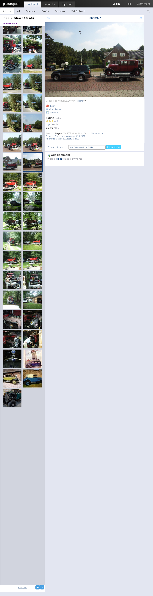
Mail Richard (78, 11)
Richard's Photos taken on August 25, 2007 (65, 136)
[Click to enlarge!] (94, 59)
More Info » (97, 133)
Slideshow (22, 587)
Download (54, 112)
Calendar (31, 11)
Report (52, 105)
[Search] (148, 11)
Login (48, 124)
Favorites (60, 11)
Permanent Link (55, 147)
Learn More (143, 3)
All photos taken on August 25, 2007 (62, 138)
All (18, 11)
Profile (45, 11)
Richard (32, 4)
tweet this (113, 147)
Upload (67, 4)
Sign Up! (49, 4)
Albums (7, 11)
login (58, 158)
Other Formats (56, 109)
